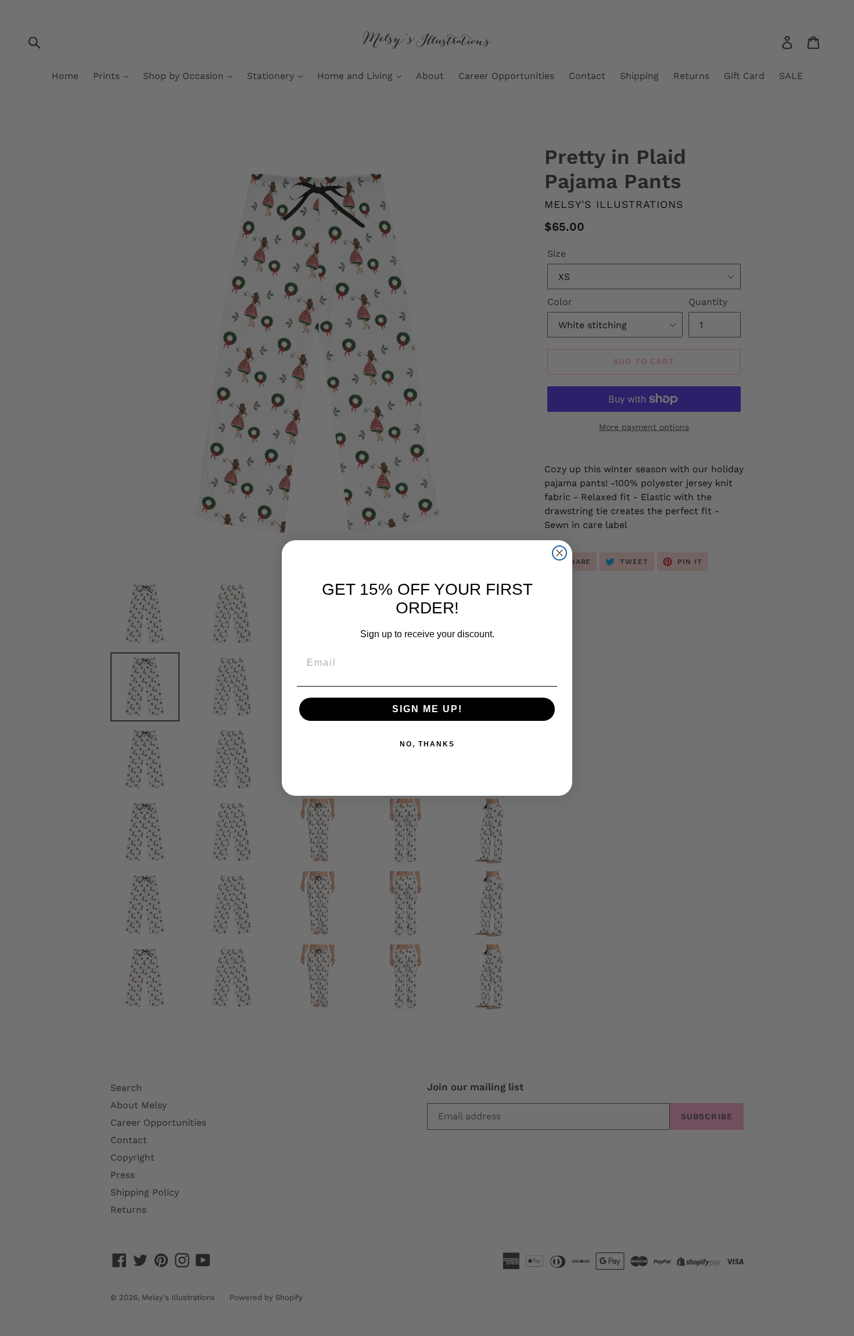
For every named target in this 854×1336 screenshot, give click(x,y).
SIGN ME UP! (427, 709)
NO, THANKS (427, 744)
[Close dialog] (559, 553)
